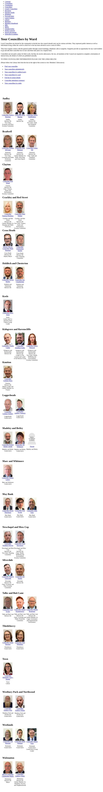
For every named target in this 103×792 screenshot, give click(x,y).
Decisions (8, 11)
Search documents (10, 32)
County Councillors (11, 9)
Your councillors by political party (15, 72)
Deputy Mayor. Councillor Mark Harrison (8, 248)
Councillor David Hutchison (7, 511)
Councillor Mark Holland (20, 742)
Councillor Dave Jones (8, 314)
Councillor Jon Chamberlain (20, 281)
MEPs (7, 27)
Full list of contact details (12, 77)
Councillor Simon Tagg (32, 742)
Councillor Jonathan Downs (8, 544)
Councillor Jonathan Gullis (20, 347)
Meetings (8, 21)
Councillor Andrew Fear (8, 709)
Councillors (8, 7)
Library (7, 20)
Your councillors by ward (13, 75)
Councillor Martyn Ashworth (8, 577)
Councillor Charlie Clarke (8, 347)
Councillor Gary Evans (8, 610)
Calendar (8, 2)
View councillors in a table (13, 83)
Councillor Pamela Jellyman (8, 149)
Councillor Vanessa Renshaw (8, 215)
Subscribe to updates (11, 34)
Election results (9, 12)
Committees (8, 3)
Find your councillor (11, 66)
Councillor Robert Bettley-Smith (8, 445)
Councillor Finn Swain (20, 511)
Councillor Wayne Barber (8, 281)
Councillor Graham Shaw (7, 380)
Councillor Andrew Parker (20, 709)
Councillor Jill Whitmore (19, 446)
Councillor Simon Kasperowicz (20, 610)
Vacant (32, 446)
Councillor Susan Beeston (7, 643)
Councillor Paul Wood (8, 182)
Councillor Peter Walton (20, 215)
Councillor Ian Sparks (20, 577)
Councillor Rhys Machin (20, 116)
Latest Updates (9, 18)
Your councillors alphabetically (14, 69)
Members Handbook (11, 23)
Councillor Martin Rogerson (32, 610)
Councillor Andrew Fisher (20, 775)
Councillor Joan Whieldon (20, 643)
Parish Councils (10, 30)
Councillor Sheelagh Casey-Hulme (8, 677)
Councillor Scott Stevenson (20, 544)
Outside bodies (9, 29)
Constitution (9, 5)
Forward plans (9, 16)
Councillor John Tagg (32, 511)
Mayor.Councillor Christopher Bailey (8, 775)
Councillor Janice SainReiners (32, 116)
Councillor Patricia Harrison (8, 116)
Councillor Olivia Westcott (32, 347)
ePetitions (8, 14)
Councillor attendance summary (15, 80)
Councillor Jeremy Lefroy (8, 479)
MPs (6, 25)
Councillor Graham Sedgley (8, 413)
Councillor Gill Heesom (8, 742)
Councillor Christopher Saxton (20, 248)
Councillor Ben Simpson (20, 149)
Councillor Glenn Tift (32, 149)
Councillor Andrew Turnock (19, 412)
